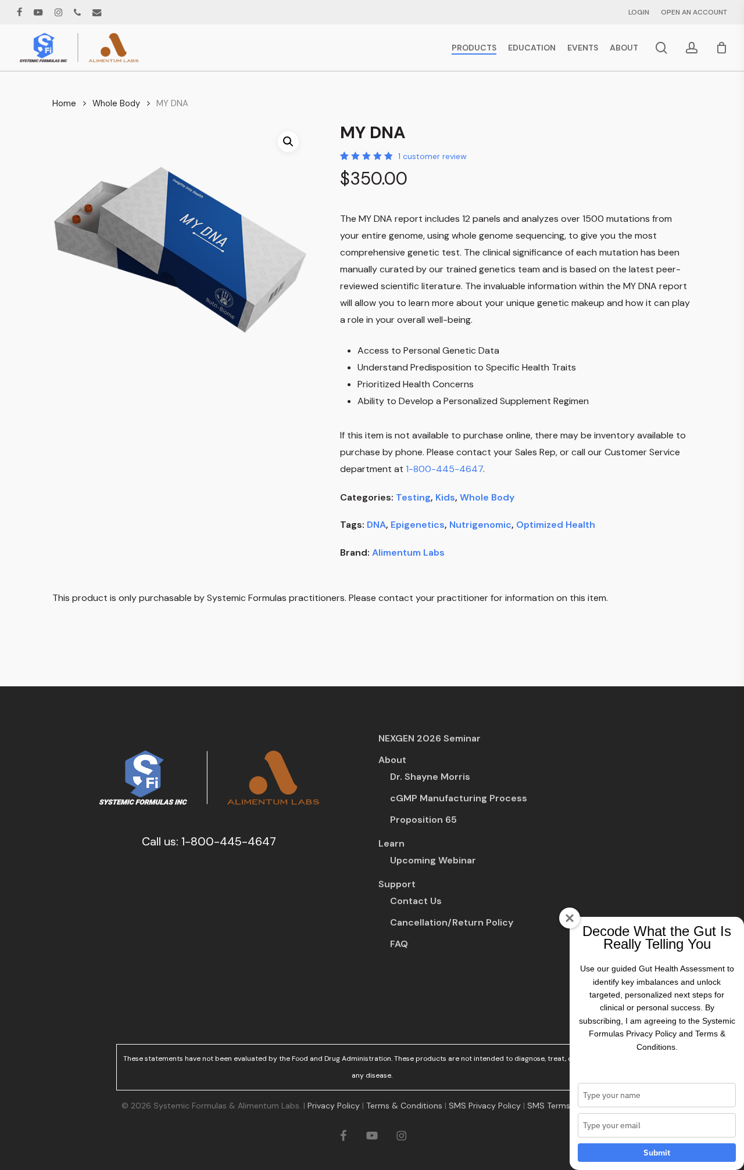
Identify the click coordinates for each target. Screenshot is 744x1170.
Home (64, 103)
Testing (413, 497)
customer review (432, 156)
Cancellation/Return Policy (451, 922)
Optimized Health (555, 525)
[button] (288, 141)
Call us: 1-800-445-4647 (209, 841)
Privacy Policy (333, 1105)
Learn (391, 843)
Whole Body (116, 103)
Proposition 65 (423, 819)
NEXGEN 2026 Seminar (429, 738)
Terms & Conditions (404, 1105)
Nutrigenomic (480, 525)
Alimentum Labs (408, 552)
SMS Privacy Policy (485, 1105)
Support (397, 884)
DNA (376, 525)
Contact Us (416, 901)
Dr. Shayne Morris (430, 777)
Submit (656, 1152)
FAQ (399, 944)
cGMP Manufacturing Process (458, 798)
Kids (445, 497)
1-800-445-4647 (444, 469)
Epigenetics (418, 525)
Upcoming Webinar (433, 860)
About (392, 760)
